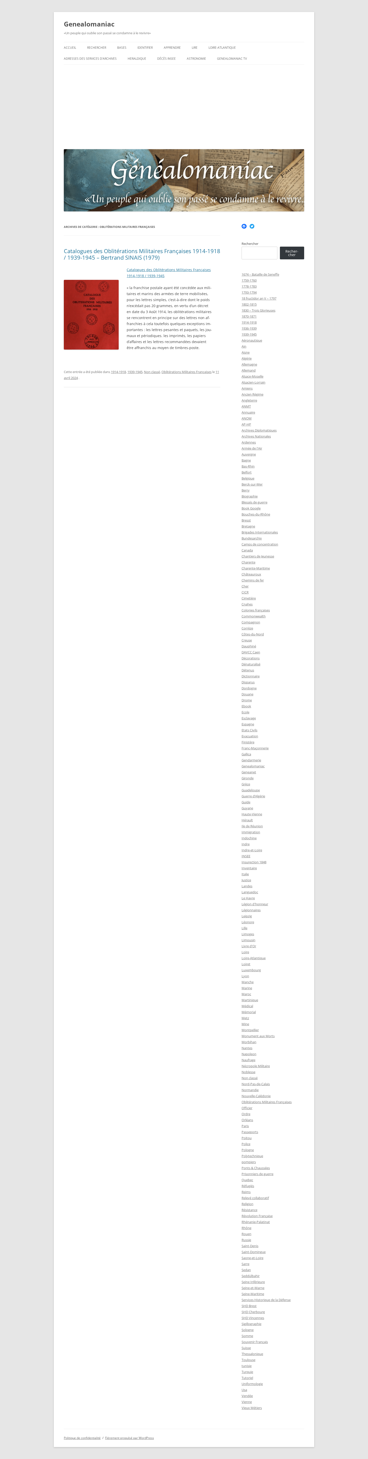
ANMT (246, 406)
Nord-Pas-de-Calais (256, 1084)
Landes (247, 886)
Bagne (246, 460)
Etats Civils (249, 730)
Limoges (248, 934)
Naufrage (248, 1060)
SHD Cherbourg (253, 1312)
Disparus (248, 682)
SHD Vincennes (253, 1318)
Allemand (249, 370)
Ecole (245, 712)
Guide (246, 802)
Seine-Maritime (253, 1294)
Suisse (246, 1348)
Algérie (247, 358)
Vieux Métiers (252, 1408)
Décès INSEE (166, 58)
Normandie (250, 1090)
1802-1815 (249, 304)
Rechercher (96, 47)
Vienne (247, 1402)
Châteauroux (251, 574)
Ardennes (249, 442)
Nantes (247, 1048)
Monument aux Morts (258, 1036)
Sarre (245, 1264)
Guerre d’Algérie (253, 796)
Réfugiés (248, 1186)
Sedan (246, 1270)
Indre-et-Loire (252, 850)
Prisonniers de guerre (257, 1174)
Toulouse (248, 1360)
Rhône (246, 1228)
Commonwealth (254, 616)
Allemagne (249, 364)
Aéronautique (252, 340)
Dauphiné (249, 646)
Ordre (246, 1114)
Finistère (248, 742)
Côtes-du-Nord (253, 634)
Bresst (246, 520)
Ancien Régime (252, 394)
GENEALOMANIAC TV (232, 58)
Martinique (250, 1000)
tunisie (247, 1366)
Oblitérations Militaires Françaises (186, 372)
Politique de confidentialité (82, 1438)
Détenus (248, 670)
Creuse (247, 640)
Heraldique (137, 58)
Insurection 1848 (254, 862)
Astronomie (196, 58)
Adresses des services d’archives (90, 58)
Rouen (246, 1234)
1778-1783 (249, 286)
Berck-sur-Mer (252, 484)
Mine (245, 1024)
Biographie (250, 496)
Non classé (152, 372)
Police (246, 1144)
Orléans (247, 1120)
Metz (245, 1018)
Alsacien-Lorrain (253, 382)
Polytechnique (252, 1156)
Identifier (145, 47)
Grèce (246, 784)
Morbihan (249, 1042)
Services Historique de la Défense (266, 1300)
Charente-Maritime (256, 568)
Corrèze (247, 628)
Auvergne (249, 454)
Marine (247, 988)
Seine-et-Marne (253, 1288)
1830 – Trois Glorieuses (258, 310)
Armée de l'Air (252, 448)
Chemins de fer (253, 580)
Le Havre (248, 898)
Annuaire (248, 412)
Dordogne (249, 688)
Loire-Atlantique (222, 47)
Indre (246, 844)
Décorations (251, 658)
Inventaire (249, 868)
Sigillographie (251, 1324)
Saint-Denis (250, 1246)
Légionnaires (251, 910)
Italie (245, 874)
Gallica (246, 754)
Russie (246, 1240)
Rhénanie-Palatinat (256, 1222)
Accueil (70, 47)
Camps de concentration (260, 544)
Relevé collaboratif (255, 1198)
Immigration (251, 832)
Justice (246, 880)
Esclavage (249, 718)
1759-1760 (249, 280)
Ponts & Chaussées (256, 1168)
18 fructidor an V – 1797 (259, 298)
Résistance (249, 1210)
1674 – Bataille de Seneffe (260, 274)
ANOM (247, 418)
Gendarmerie (251, 760)
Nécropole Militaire (256, 1066)
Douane (247, 694)
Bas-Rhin (248, 466)
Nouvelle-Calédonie (256, 1096)
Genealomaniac (89, 23)
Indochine (249, 838)
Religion (247, 1204)
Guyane (247, 808)
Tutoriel (247, 1378)
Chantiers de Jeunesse (258, 556)
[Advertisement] (184, 106)
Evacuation (250, 736)
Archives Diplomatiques (259, 430)
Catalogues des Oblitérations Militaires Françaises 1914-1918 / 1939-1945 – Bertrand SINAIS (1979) (142, 254)
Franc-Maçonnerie (255, 748)
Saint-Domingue (254, 1252)
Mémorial (249, 1012)
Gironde (248, 778)
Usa (244, 1390)
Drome (247, 700)
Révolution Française (257, 1216)
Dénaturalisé (251, 664)
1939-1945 (134, 372)
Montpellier (250, 1030)
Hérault (247, 820)
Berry (246, 490)
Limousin (248, 940)
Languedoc (250, 892)
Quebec (247, 1180)
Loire (245, 952)
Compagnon (251, 622)
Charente (248, 562)
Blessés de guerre (254, 502)
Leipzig (247, 916)
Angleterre (249, 400)
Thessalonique (252, 1354)
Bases (121, 47)
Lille (244, 928)
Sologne (248, 1330)
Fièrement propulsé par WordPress (129, 1438)
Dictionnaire (251, 676)
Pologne (248, 1150)
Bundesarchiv (252, 538)
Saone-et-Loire (252, 1258)
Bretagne (248, 526)
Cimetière (249, 598)
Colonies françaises (256, 610)
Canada (247, 550)
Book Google (251, 508)
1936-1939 (249, 328)
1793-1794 (249, 292)
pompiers (249, 1162)
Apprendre (172, 47)
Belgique (248, 478)
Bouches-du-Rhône (256, 514)
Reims (246, 1192)
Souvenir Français (255, 1342)
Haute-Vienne (252, 814)
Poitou (247, 1138)
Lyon (245, 976)
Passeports (250, 1132)
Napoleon (249, 1054)
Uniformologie (252, 1384)
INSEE (246, 856)
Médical (247, 1006)
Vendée (247, 1396)
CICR (245, 592)
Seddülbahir (251, 1276)
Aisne (246, 352)
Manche (248, 982)
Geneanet (249, 772)
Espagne (248, 724)
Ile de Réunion (252, 826)
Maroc (246, 994)
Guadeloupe (251, 790)
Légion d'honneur (255, 904)
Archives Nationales (256, 436)
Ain (244, 346)
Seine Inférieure (253, 1282)
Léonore (248, 922)
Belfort (247, 472)
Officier (247, 1108)
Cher (245, 586)
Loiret (246, 964)
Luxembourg (251, 970)
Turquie (247, 1372)
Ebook (246, 706)
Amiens (247, 388)
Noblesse (248, 1072)
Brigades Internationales (260, 532)
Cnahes (247, 604)
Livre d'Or (249, 946)
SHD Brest (249, 1306)
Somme (247, 1336)
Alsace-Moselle (252, 376)
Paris (245, 1126)
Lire (195, 47)
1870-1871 (249, 316)
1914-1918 (118, 372)
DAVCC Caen (251, 652)
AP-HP (246, 424)
